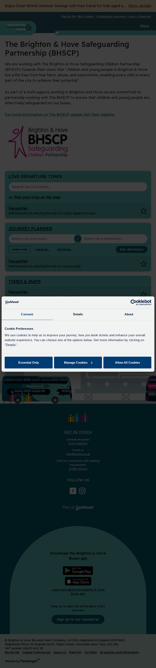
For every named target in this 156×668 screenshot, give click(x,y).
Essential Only (28, 362)
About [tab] (129, 314)
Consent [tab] (27, 314)
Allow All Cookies (127, 362)
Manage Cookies (76, 362)
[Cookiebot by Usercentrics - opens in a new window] (133, 303)
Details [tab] (78, 314)
